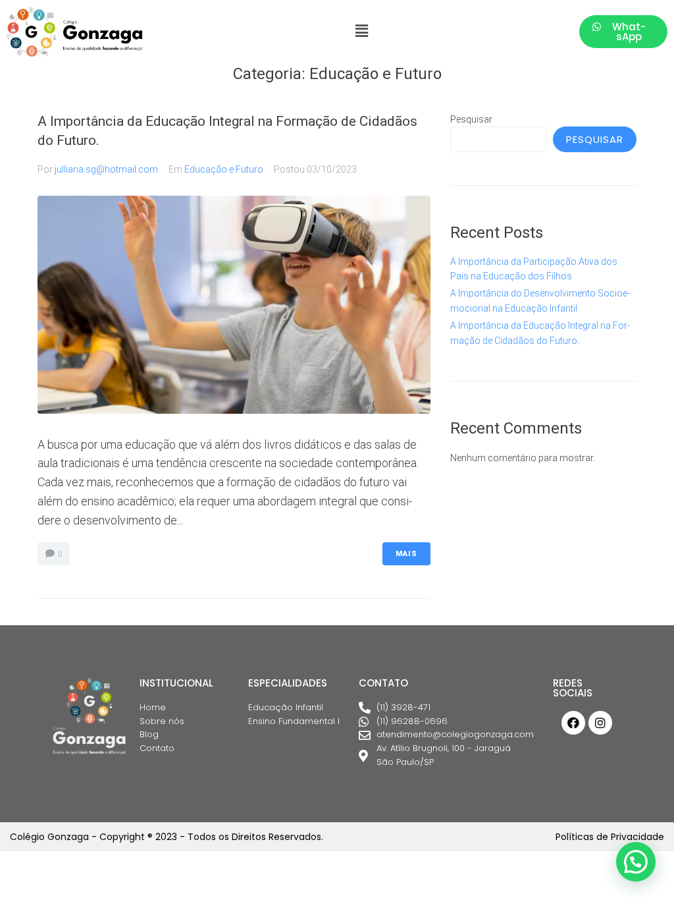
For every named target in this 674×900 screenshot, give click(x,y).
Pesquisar (471, 119)
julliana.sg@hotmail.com (106, 169)
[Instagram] (600, 723)
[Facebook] (573, 723)
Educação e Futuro (223, 169)
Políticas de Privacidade (610, 836)
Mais (406, 553)
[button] (361, 31)
